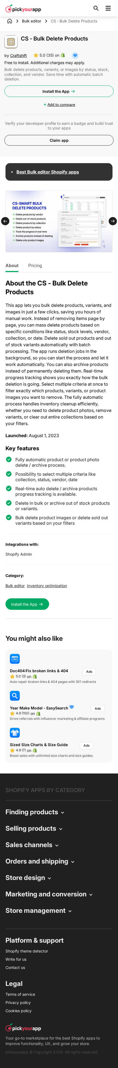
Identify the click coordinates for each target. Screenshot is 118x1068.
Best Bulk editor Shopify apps (47, 172)
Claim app (59, 140)
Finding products (31, 812)
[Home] (13, 21)
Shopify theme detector (26, 951)
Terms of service (20, 994)
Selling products (30, 828)
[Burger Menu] (108, 8)
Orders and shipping (36, 861)
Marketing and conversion (45, 894)
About (11, 265)
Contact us (15, 967)
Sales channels (28, 845)
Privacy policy (18, 1002)
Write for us (15, 959)
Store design (25, 878)
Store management (35, 910)
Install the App (56, 91)
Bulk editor (31, 21)
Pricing (35, 265)
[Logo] (23, 8)
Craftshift (18, 55)
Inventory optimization (47, 585)
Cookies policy (18, 1010)
